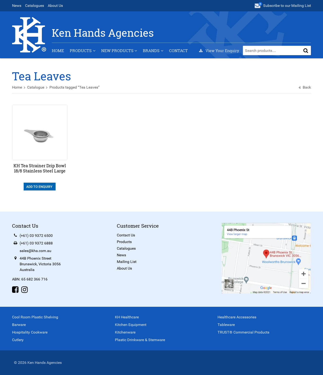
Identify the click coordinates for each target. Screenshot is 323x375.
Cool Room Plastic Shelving (35, 317)
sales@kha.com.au (35, 250)
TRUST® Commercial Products (243, 332)
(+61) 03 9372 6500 (36, 235)
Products (81, 50)
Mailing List (126, 261)
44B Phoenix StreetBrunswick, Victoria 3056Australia (40, 264)
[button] (306, 50)
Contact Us (126, 235)
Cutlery (18, 340)
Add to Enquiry (39, 187)
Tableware (226, 324)
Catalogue (35, 87)
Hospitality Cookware (30, 332)
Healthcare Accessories (237, 317)
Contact (178, 50)
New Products (117, 50)
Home (58, 50)
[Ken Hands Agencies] (29, 34)
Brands (151, 50)
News (16, 5)
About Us (55, 5)
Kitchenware (125, 332)
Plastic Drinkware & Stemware (140, 340)
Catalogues (34, 5)
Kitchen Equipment (130, 324)
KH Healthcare (127, 317)
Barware (19, 324)
